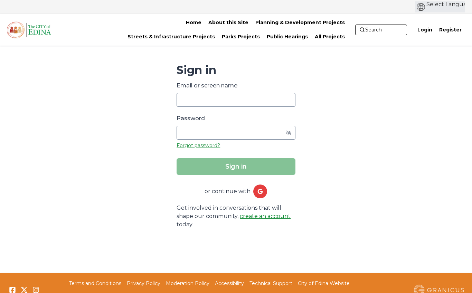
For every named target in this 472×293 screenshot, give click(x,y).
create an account (265, 216)
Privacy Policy (143, 283)
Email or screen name (207, 85)
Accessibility (229, 283)
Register (450, 30)
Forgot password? (198, 145)
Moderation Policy (187, 283)
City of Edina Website (324, 283)
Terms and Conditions (95, 283)
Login (424, 30)
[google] (260, 191)
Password (191, 118)
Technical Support (270, 283)
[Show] (288, 133)
